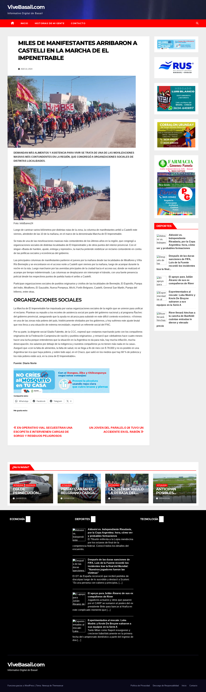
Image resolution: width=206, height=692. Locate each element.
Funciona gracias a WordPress (21, 685)
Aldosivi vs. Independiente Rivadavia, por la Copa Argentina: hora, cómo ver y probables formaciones (176, 241)
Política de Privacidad (140, 685)
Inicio (24, 23)
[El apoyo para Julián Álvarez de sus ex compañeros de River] (161, 280)
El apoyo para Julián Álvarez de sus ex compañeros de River (181, 280)
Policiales (30, 485)
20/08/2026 (68, 498)
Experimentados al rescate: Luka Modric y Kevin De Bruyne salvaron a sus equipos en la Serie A (176, 298)
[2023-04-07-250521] (61, 380)
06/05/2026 (116, 498)
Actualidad (18, 485)
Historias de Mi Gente (49, 23)
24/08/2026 (21, 498)
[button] (197, 23)
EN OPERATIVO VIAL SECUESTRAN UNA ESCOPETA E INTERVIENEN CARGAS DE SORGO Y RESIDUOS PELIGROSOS (43, 431)
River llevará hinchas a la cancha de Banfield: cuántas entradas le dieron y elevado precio (176, 319)
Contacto (78, 23)
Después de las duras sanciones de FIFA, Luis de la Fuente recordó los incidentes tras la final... (176, 262)
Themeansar (57, 685)
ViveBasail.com (26, 7)
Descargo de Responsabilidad (166, 685)
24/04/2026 (164, 498)
